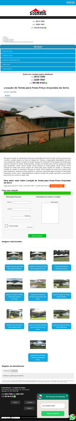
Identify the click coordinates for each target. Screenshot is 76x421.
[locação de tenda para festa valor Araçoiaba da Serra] (38, 255)
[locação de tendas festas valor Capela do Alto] (14, 313)
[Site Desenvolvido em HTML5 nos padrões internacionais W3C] (15, 418)
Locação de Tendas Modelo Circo (11, 60)
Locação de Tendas (7, 55)
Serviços (38, 47)
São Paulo (15, 371)
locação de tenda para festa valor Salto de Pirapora (14, 267)
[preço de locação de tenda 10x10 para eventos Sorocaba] (14, 283)
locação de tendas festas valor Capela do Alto (14, 326)
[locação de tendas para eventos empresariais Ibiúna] (38, 343)
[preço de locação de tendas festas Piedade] (61, 283)
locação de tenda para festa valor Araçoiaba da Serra (38, 267)
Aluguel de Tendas (7, 51)
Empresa (29, 402)
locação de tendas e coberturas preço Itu (61, 267)
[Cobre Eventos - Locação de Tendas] (38, 11)
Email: (10, 209)
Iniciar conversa (53, 413)
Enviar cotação (37, 236)
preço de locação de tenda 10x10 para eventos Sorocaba (14, 297)
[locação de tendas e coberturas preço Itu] (61, 255)
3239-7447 (40, 24)
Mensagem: (55, 202)
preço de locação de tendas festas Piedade (61, 296)
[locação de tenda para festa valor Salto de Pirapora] (14, 255)
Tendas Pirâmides (7, 69)
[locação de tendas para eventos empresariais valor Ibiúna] (38, 283)
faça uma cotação (57, 186)
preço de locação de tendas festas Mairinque (61, 326)
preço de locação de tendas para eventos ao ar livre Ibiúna (38, 327)
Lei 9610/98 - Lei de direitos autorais (59, 381)
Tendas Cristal (6, 64)
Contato (29, 408)
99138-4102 (39, 28)
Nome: (9, 202)
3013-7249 (40, 21)
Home (15, 402)
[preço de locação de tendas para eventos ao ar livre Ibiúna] (38, 313)
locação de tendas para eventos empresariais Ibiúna (38, 357)
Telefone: (27, 216)
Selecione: (7, 371)
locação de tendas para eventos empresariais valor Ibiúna (37, 297)
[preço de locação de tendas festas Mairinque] (61, 313)
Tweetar (7, 95)
